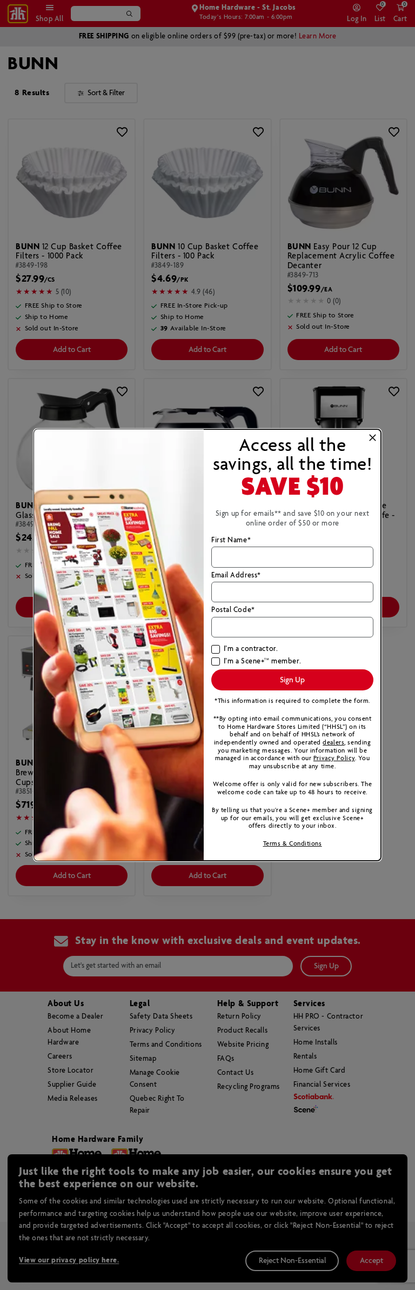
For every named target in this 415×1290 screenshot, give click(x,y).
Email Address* (236, 575)
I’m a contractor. (251, 649)
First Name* (231, 540)
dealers (333, 743)
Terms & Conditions (292, 844)
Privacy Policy (334, 758)
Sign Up (292, 680)
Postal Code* (233, 610)
